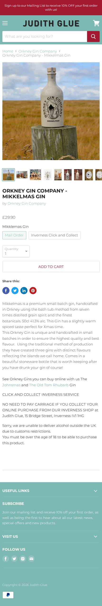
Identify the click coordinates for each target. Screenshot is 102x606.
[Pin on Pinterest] (33, 290)
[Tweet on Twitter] (15, 290)
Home (7, 51)
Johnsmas (11, 385)
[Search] (93, 36)
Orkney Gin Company (38, 51)
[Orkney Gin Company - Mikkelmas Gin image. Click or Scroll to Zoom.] (51, 113)
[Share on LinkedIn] (24, 290)
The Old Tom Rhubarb (49, 385)
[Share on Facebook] (5, 290)
